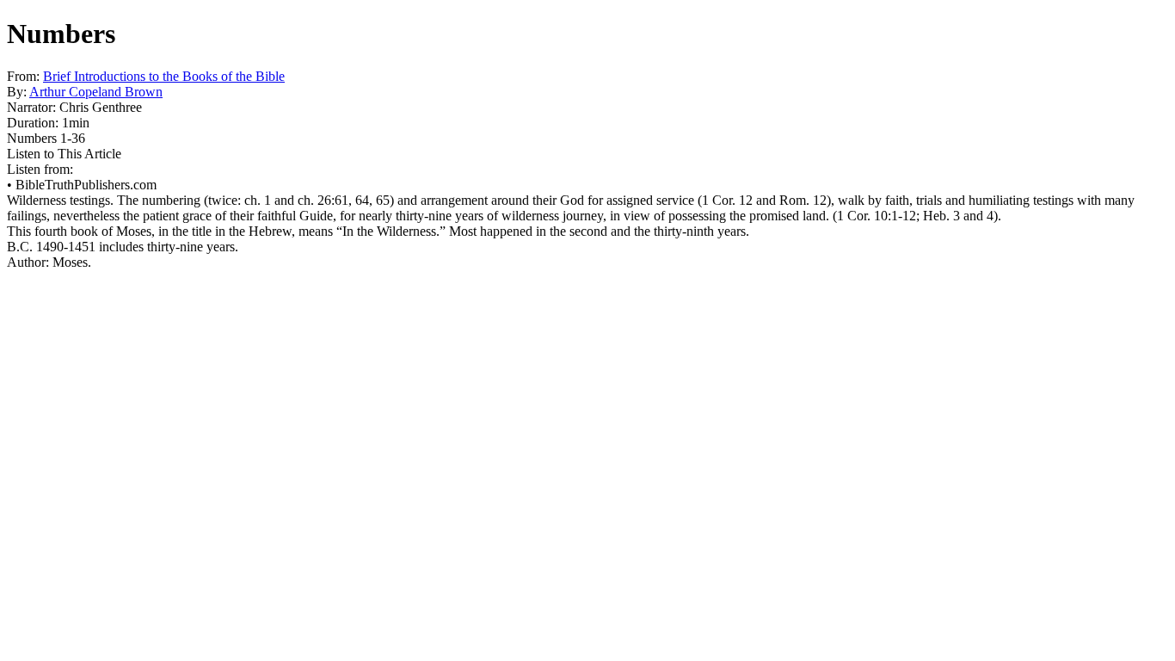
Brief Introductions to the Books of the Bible (164, 76)
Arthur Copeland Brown (96, 91)
